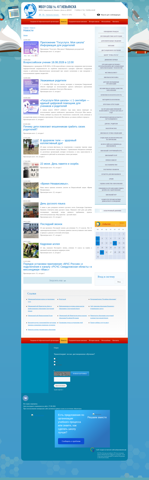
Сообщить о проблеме (71, 441)
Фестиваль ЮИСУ (111, 72)
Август (121, 223)
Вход (119, 282)
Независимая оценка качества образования (111, 89)
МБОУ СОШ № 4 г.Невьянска (57, 7)
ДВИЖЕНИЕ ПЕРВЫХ (111, 60)
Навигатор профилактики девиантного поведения (111, 200)
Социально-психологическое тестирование (111, 138)
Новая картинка (80, 374)
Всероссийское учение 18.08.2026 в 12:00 (48, 62)
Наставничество (111, 165)
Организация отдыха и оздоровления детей (71, 322)
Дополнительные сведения (111, 41)
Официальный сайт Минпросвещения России (40, 315)
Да (56, 359)
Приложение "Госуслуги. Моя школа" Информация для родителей (62, 44)
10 (97, 243)
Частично (59, 365)
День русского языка (52, 203)
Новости (32, 28)
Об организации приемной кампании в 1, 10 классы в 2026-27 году (111, 110)
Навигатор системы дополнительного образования (42, 329)
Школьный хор (111, 195)
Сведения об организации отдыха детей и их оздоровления (111, 189)
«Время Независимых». (54, 183)
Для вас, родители (111, 124)
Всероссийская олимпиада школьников (111, 145)
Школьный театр (111, 155)
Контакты (116, 21)
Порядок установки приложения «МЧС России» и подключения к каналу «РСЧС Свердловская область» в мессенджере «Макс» (57, 266)
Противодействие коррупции (111, 36)
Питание (111, 45)
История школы (94, 21)
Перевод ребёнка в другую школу (99, 322)
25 (102, 252)
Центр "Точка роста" (111, 55)
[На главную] (40, 14)
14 (115, 243)
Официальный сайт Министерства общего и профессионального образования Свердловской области (41, 308)
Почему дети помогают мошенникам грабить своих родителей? (54, 128)
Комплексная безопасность (111, 95)
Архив (25, 35)
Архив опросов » (58, 389)
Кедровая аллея (50, 243)
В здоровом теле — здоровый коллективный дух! (58, 142)
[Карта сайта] (43, 14)
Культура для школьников (111, 174)
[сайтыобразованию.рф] (124, 5)
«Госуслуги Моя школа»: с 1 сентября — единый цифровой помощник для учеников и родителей (64, 103)
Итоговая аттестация (111, 104)
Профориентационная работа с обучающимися (111, 118)
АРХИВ (111, 179)
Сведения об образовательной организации (44, 21)
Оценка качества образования (111, 183)
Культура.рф (62, 299)
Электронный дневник (112, 211)
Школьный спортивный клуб (111, 151)
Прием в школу (111, 160)
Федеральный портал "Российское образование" (103, 299)
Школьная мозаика (111, 77)
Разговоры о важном (111, 169)
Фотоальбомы (105, 21)
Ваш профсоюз (111, 128)
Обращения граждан (111, 31)
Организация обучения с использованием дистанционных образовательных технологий (111, 66)
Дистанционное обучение (111, 50)
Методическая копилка (111, 99)
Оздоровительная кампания (78, 21)
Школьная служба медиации (111, 133)
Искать (84, 14)
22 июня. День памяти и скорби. (59, 163)
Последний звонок (51, 224)
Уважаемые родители (53, 80)
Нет (57, 362)
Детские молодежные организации (111, 83)
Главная (26, 28)
